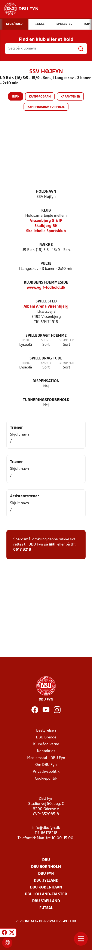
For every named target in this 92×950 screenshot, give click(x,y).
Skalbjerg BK (46, 226)
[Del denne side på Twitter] (12, 933)
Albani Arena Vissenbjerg (46, 306)
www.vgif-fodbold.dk (46, 288)
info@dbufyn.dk (46, 828)
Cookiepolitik (46, 778)
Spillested (46, 301)
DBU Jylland (46, 880)
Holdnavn (46, 192)
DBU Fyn (46, 874)
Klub (46, 210)
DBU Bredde (46, 737)
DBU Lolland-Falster (46, 894)
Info (15, 96)
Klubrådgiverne (46, 744)
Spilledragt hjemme (46, 336)
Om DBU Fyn (46, 765)
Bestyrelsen (46, 730)
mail (52, 544)
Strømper (66, 340)
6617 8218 (22, 550)
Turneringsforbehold (46, 400)
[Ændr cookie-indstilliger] (7, 943)
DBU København (46, 887)
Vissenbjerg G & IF (46, 221)
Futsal (46, 908)
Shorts (46, 340)
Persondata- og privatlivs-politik (46, 921)
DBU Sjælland (46, 901)
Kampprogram (40, 96)
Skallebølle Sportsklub (46, 231)
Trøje (25, 340)
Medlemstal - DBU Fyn (46, 758)
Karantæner (70, 96)
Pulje (46, 264)
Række (46, 245)
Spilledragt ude (46, 358)
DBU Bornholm (46, 867)
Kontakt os (46, 751)
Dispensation (46, 381)
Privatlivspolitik (46, 772)
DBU (46, 860)
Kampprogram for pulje (46, 107)
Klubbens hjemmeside (46, 282)
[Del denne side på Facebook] (4, 933)
